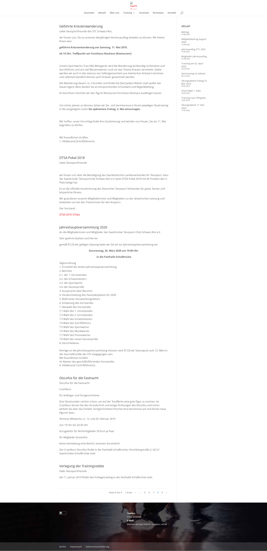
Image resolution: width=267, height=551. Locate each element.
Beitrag (185, 32)
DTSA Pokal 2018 (72, 157)
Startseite (89, 13)
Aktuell (102, 13)
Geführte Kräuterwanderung (81, 26)
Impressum (76, 546)
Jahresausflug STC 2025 (193, 49)
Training (127, 13)
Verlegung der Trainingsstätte (81, 466)
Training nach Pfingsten (193, 97)
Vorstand (144, 13)
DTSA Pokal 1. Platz (191, 90)
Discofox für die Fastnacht (78, 378)
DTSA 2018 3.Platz (69, 214)
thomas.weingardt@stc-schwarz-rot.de (147, 524)
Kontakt (172, 13)
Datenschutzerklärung (97, 546)
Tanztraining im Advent (193, 73)
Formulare (158, 13)
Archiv (62, 546)
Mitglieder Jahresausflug (194, 56)
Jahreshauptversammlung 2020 (83, 227)
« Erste (128, 492)
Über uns (114, 13)
